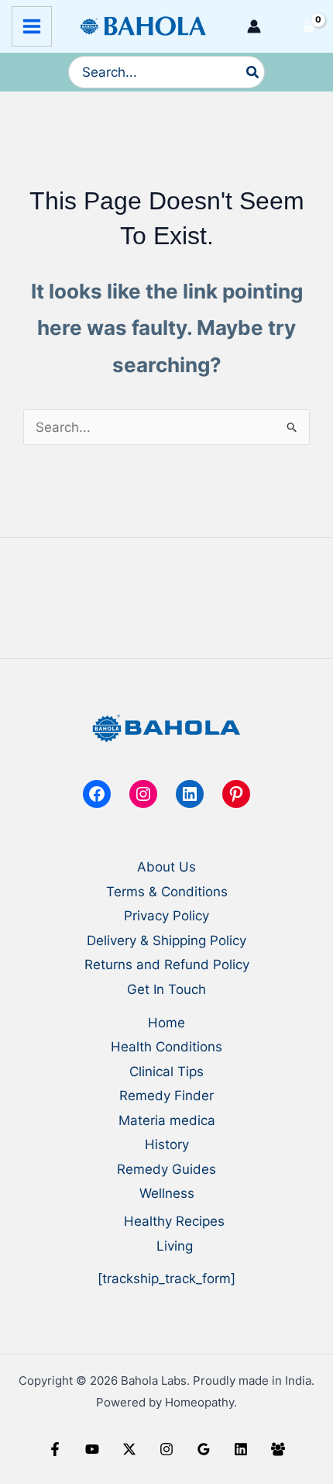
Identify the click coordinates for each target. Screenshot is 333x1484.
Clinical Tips (166, 1071)
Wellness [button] (166, 1193)
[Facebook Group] (278, 1449)
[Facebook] (55, 1449)
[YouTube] (92, 1449)
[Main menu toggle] (32, 26)
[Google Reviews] (204, 1449)
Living (174, 1246)
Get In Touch (166, 989)
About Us (166, 867)
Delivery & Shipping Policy (166, 940)
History (167, 1144)
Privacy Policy (166, 915)
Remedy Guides (166, 1169)
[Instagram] (166, 1449)
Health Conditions (166, 1046)
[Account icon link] (254, 26)
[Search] (253, 72)
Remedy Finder (166, 1095)
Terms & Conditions (167, 891)
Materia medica (166, 1120)
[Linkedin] (241, 1449)
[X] (129, 1449)
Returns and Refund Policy (166, 964)
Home (166, 1022)
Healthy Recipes (174, 1221)
